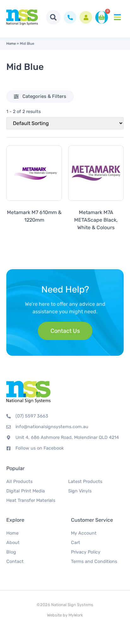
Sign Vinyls (80, 491)
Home (11, 44)
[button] (53, 17)
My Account (84, 533)
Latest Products (85, 481)
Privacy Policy (85, 552)
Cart (75, 542)
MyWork (75, 615)
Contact (15, 561)
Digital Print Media (25, 491)
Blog (11, 552)
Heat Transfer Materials (30, 500)
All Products (19, 481)
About (13, 542)
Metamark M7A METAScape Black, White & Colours (96, 219)
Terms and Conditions (94, 561)
